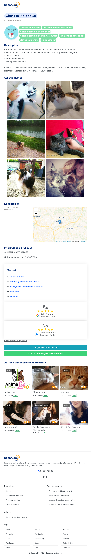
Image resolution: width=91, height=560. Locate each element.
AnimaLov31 (10, 392)
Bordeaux (39, 543)
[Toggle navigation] (85, 5)
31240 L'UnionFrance (11, 208)
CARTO (83, 241)
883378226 (20, 252)
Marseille (9, 534)
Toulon (66, 539)
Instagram (14, 296)
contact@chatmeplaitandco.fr (25, 281)
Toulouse (10, 543)
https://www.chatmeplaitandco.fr (26, 286)
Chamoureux (39, 392)
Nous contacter (12, 504)
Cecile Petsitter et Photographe (42, 428)
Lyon (8, 539)
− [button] (36, 213)
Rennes (66, 529)
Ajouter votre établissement (60, 491)
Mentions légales (13, 500)
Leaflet (58, 241)
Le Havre (66, 548)
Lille (36, 548)
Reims (65, 534)
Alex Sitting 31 (11, 427)
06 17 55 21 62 (17, 277)
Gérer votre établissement (59, 495)
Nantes (38, 529)
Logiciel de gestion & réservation (62, 500)
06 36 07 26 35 (46, 471)
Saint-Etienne (69, 543)
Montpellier (39, 534)
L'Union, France (13, 21)
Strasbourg (39, 539)
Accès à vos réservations (16, 517)
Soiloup (65, 392)
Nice (8, 548)
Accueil (9, 491)
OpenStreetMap (67, 241)
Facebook (15, 291)
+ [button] (36, 209)
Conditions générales (14, 495)
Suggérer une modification (46, 347)
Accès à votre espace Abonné (61, 504)
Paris (8, 529)
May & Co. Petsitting (71, 427)
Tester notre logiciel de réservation (46, 353)
